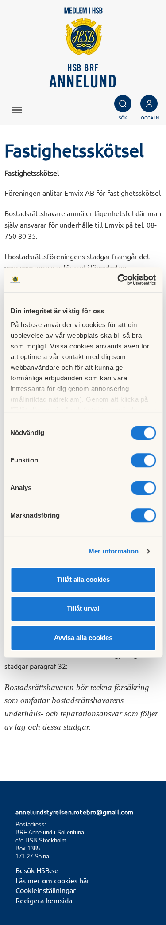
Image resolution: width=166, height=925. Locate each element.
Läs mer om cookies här (52, 880)
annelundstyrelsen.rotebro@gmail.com (74, 812)
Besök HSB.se (36, 870)
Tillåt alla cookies (83, 579)
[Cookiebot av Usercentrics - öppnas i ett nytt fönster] (118, 279)
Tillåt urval (83, 608)
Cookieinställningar (45, 889)
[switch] (143, 460)
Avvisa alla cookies (83, 637)
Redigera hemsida (43, 900)
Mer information (114, 551)
